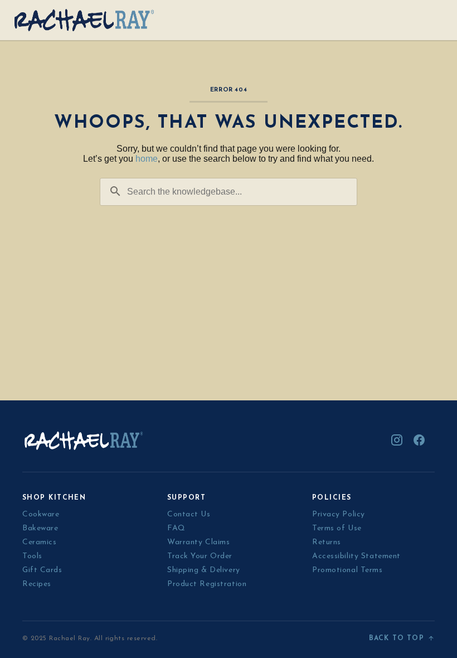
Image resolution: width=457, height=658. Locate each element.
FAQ (176, 528)
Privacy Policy (338, 514)
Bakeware (40, 528)
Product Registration (206, 584)
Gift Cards (42, 570)
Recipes (36, 584)
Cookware (40, 514)
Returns (326, 542)
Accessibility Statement (356, 556)
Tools (32, 556)
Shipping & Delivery (203, 570)
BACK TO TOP (396, 638)
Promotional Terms (347, 570)
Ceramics (39, 542)
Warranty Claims (198, 542)
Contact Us (189, 514)
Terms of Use (337, 528)
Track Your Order (199, 556)
